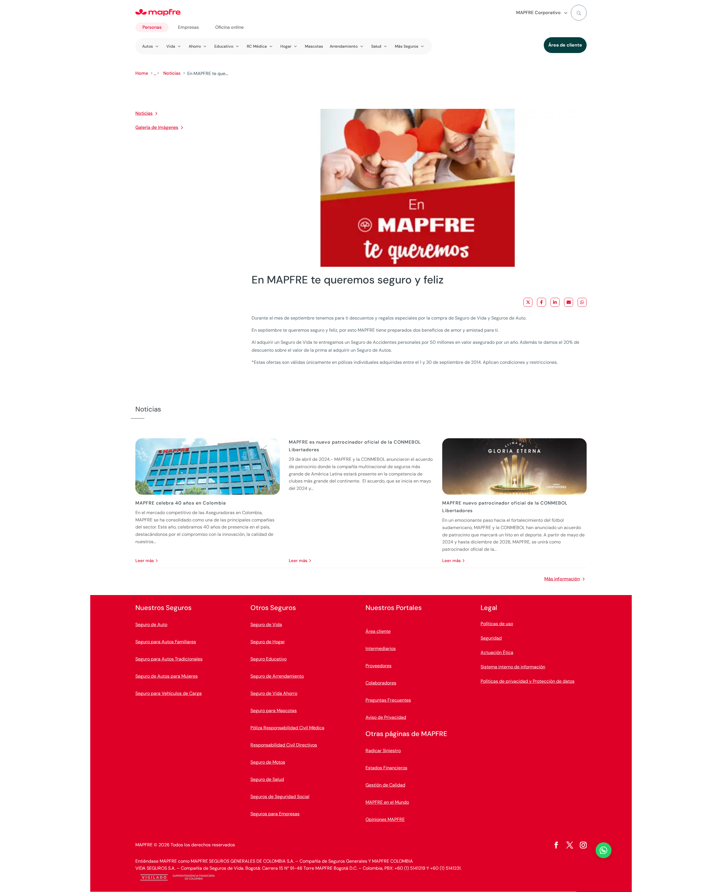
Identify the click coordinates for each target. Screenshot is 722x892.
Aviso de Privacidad (386, 717)
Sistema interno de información (513, 667)
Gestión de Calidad (385, 785)
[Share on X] (527, 302)
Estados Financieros (386, 768)
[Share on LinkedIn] (555, 302)
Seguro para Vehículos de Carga (168, 693)
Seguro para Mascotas (273, 710)
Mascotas (314, 46)
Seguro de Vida (266, 624)
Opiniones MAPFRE (385, 819)
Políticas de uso (497, 624)
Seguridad (491, 638)
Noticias (171, 73)
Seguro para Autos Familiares (165, 642)
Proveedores (378, 666)
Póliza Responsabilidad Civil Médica (287, 728)
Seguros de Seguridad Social (279, 797)
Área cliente (378, 631)
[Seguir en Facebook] (556, 845)
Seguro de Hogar (267, 642)
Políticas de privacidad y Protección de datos (527, 681)
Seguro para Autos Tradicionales (168, 659)
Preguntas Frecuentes (388, 700)
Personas (152, 27)
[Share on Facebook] (541, 302)
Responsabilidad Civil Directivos (283, 745)
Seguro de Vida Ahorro (273, 693)
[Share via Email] (568, 302)
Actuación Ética (497, 652)
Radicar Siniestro (383, 751)
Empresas (188, 27)
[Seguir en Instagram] (583, 845)
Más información (562, 579)
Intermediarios (381, 648)
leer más (144, 560)
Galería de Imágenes (156, 127)
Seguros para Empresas (275, 814)
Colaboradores (381, 683)
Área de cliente (565, 45)
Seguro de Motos (267, 762)
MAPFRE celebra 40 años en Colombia (180, 503)
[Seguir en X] (569, 845)
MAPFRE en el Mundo (387, 802)
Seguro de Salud (267, 779)
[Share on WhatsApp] (582, 302)
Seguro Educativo (268, 659)
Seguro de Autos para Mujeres (166, 676)
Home (141, 73)
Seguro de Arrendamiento (277, 676)
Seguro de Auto (151, 624)
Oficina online (229, 27)
